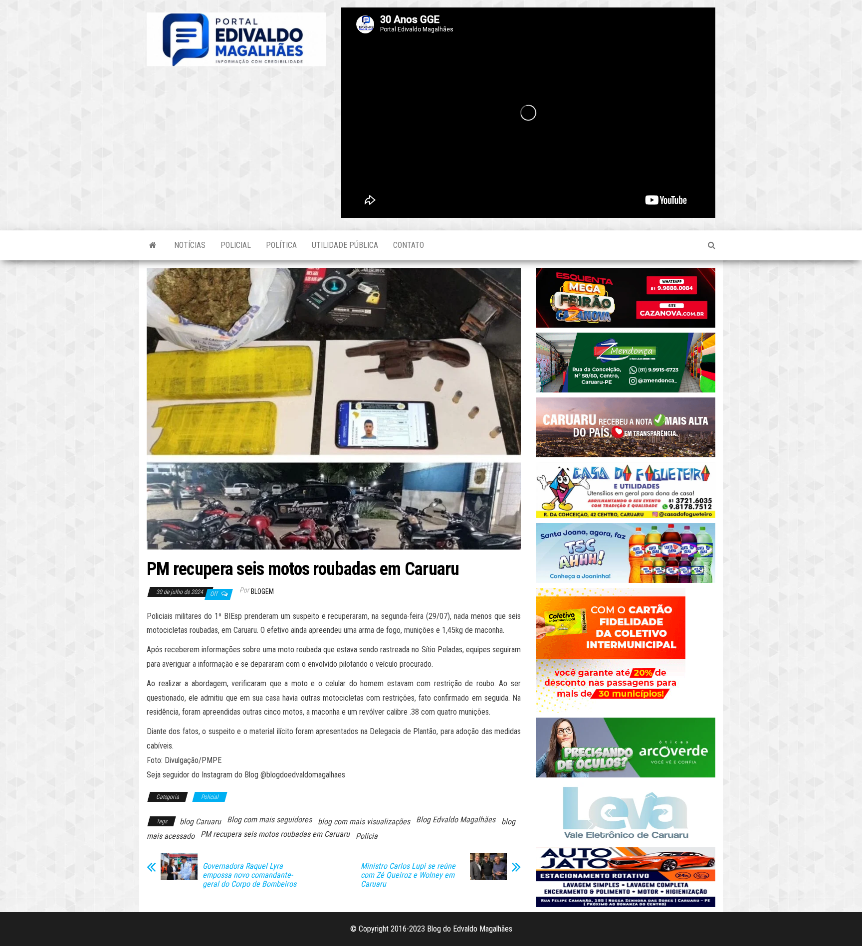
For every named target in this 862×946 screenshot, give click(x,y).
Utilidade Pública (345, 245)
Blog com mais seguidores (269, 819)
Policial (235, 245)
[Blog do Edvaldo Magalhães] (153, 245)
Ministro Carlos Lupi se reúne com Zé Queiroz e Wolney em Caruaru (408, 875)
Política (281, 245)
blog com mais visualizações (364, 821)
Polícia (367, 836)
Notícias (190, 245)
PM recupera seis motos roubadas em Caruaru (275, 834)
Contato (408, 245)
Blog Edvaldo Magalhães (455, 819)
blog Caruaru (200, 821)
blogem (262, 591)
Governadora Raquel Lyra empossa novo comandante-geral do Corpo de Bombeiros (249, 875)
